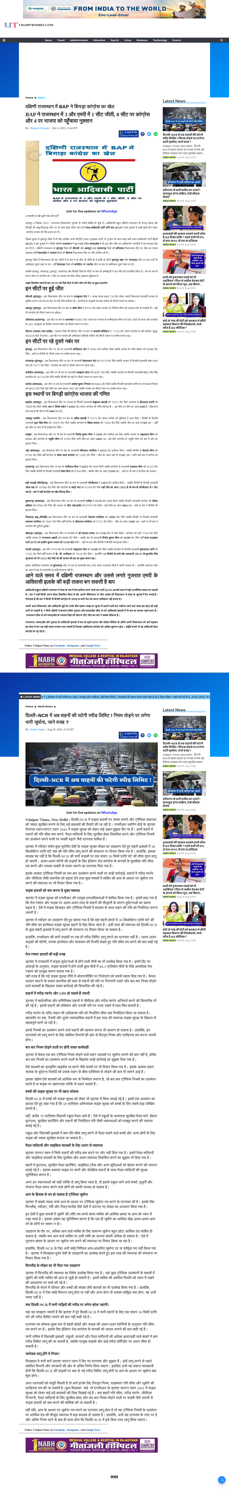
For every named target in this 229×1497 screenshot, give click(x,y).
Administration (79, 40)
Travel (61, 40)
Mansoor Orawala (39, 128)
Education (99, 40)
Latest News (174, 100)
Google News (93, 645)
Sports (115, 40)
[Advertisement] (114, 66)
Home (29, 97)
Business (142, 40)
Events (176, 40)
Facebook (59, 645)
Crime (127, 40)
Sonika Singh (37, 729)
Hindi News (45, 706)
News (48, 40)
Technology (160, 40)
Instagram (73, 645)
